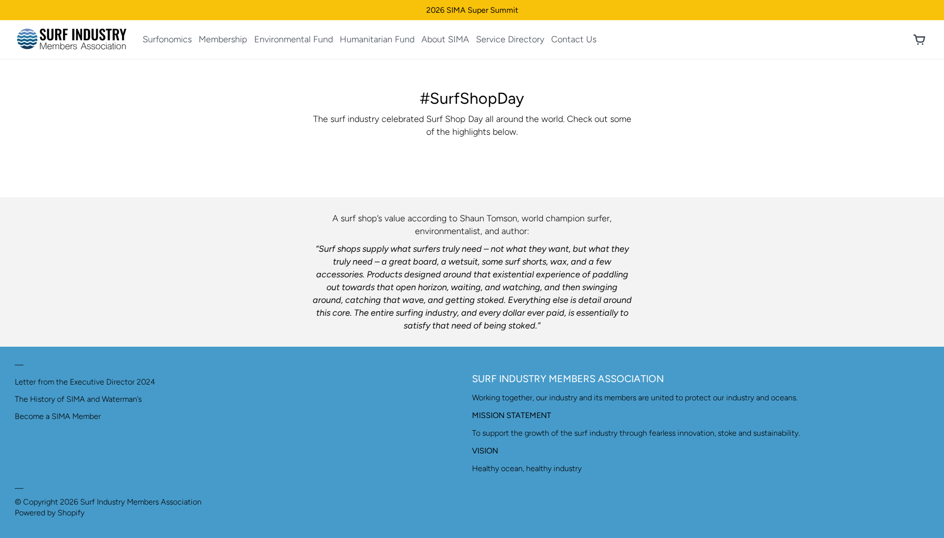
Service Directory (510, 39)
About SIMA (445, 39)
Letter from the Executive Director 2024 (85, 382)
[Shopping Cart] (919, 40)
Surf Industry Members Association (141, 502)
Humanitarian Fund (377, 39)
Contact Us (573, 39)
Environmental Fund (293, 39)
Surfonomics (167, 39)
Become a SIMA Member (58, 416)
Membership (223, 39)
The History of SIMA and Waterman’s (78, 399)
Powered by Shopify (50, 512)
